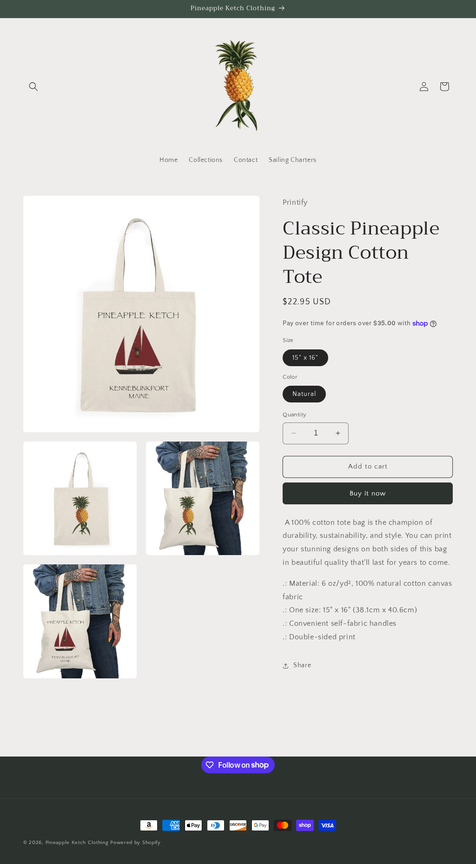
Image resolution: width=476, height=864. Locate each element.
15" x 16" (305, 358)
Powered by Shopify (135, 842)
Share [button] (302, 665)
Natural (304, 394)
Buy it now (368, 493)
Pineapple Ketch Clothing (78, 842)
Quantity (294, 414)
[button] (33, 86)
